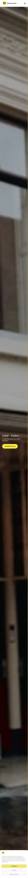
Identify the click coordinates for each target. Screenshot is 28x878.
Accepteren (14, 866)
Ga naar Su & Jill (10, 446)
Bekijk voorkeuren (14, 874)
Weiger (14, 870)
